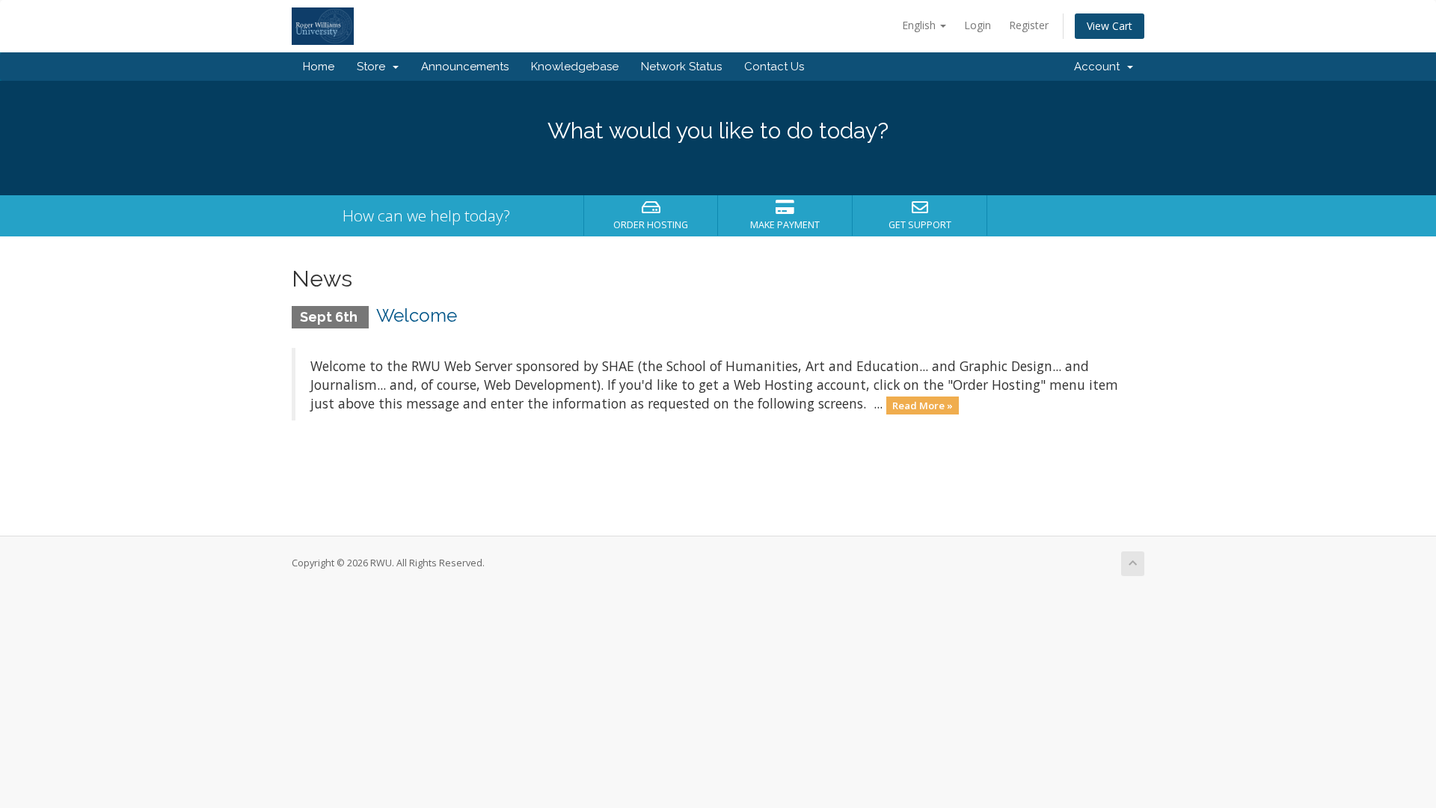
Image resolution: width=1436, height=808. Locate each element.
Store (374, 66)
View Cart (1109, 26)
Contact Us (774, 66)
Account (1100, 66)
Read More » (922, 404)
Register (1029, 25)
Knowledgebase (575, 66)
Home (318, 66)
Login (977, 25)
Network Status (681, 66)
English (920, 25)
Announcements (465, 66)
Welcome (416, 315)
